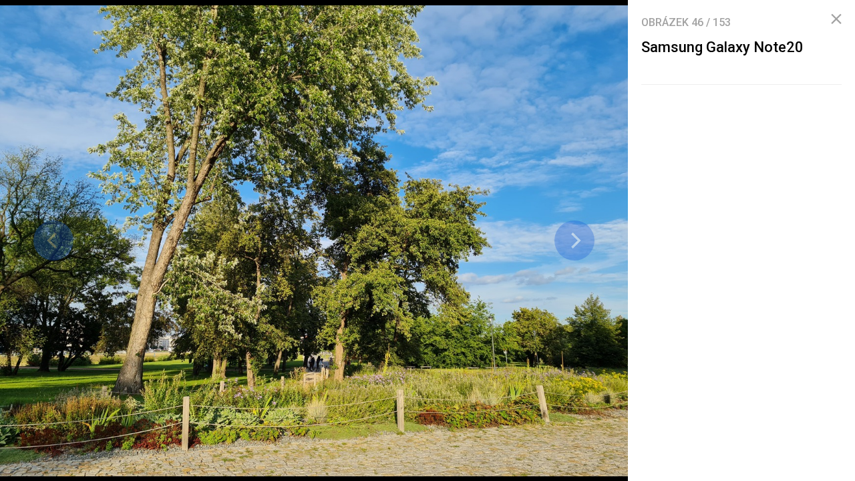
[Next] (574, 240)
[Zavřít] (836, 19)
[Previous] (53, 240)
